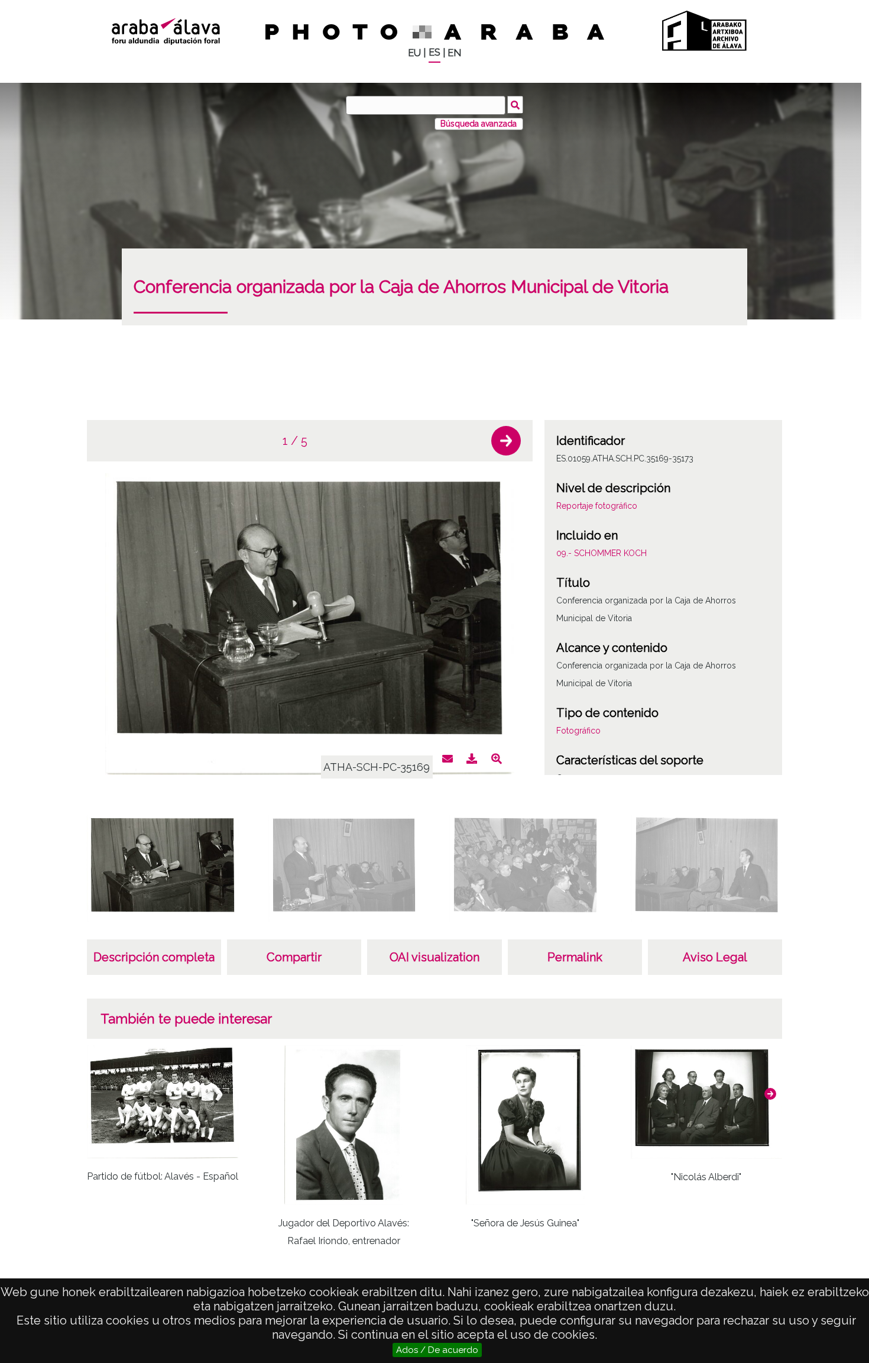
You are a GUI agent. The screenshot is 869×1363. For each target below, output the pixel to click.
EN (454, 53)
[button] (506, 441)
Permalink (574, 957)
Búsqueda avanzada (478, 123)
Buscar (515, 105)
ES (434, 52)
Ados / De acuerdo (437, 1350)
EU (414, 53)
